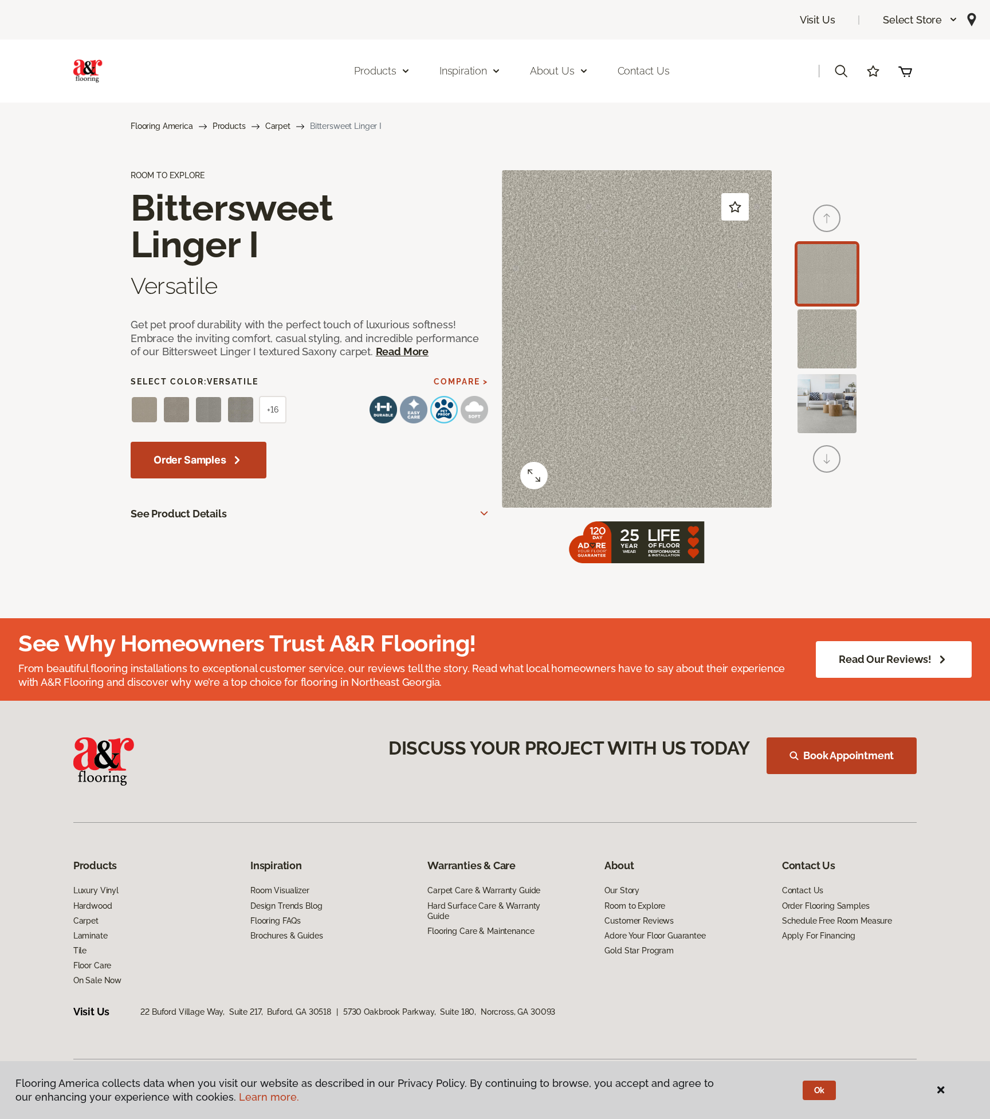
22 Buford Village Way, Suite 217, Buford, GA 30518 (235, 1011)
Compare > (461, 381)
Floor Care (92, 965)
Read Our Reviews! (885, 659)
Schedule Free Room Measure (837, 920)
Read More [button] (402, 351)
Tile (80, 950)
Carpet (277, 126)
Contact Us (644, 71)
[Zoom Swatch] (534, 475)
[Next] (826, 459)
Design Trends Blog (286, 905)
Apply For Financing (818, 935)
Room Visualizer (279, 890)
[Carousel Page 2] (827, 339)
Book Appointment (848, 755)
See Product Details (179, 514)
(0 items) (905, 71)
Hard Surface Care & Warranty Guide (483, 911)
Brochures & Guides (286, 935)
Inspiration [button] (463, 71)
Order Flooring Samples (826, 905)
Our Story (621, 890)
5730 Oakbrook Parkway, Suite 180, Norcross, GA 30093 (449, 1011)
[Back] (826, 218)
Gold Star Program (639, 950)
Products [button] (375, 71)
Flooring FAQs (275, 920)
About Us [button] (552, 71)
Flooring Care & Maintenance (480, 931)
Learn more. (269, 1097)
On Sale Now (97, 980)
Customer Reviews (639, 920)
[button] (920, 19)
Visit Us (817, 20)
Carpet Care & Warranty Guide (483, 890)
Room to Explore (634, 905)
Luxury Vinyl (96, 890)
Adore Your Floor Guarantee (654, 935)
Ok (819, 1090)
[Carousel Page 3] (827, 403)
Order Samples (190, 460)
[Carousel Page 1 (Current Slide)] (827, 273)
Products (229, 126)
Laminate (90, 935)
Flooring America (162, 126)
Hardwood (92, 905)
